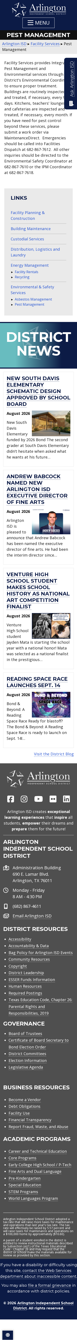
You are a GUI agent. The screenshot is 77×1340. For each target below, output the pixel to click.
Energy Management (30, 265)
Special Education (25, 1184)
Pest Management (29, 304)
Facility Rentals (26, 271)
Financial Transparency (30, 1119)
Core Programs (22, 1157)
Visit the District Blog (54, 753)
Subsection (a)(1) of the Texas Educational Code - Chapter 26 (34, 1247)
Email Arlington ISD (32, 916)
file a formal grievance (49, 1285)
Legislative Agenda (26, 1067)
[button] (38, 23)
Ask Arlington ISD (72, 79)
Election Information (28, 1060)
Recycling (22, 277)
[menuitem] (10, 799)
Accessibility (20, 939)
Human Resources (25, 986)
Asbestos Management (33, 299)
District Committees (27, 1053)
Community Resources (29, 959)
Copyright (18, 966)
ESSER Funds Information (32, 979)
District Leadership (26, 972)
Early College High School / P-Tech (40, 1164)
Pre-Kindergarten (24, 1178)
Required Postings (25, 993)
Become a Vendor (25, 1099)
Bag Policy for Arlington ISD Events (41, 952)
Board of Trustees (25, 1033)
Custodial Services (27, 238)
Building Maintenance (31, 228)
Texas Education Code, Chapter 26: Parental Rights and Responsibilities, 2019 (40, 1006)
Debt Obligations (24, 1106)
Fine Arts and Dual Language (35, 1171)
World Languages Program (33, 1198)
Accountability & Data (29, 945)
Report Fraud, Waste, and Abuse (38, 1126)
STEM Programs (23, 1191)
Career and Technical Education (38, 1151)
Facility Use (19, 1113)
